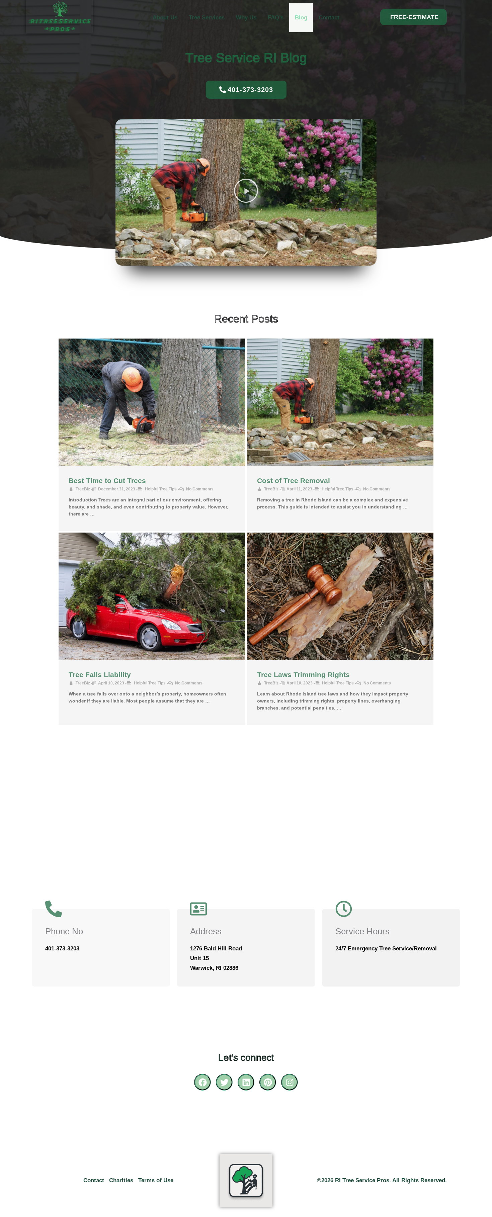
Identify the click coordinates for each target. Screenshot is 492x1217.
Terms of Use (155, 1180)
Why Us (246, 17)
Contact (329, 17)
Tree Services (207, 17)
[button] (413, 17)
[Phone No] (53, 909)
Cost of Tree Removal (293, 480)
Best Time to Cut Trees (107, 480)
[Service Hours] (343, 909)
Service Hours (362, 931)
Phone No (64, 931)
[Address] (198, 909)
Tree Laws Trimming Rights (303, 674)
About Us (165, 17)
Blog (301, 17)
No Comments (200, 489)
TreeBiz (83, 489)
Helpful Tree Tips (161, 489)
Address (206, 931)
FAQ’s (275, 17)
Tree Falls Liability (100, 674)
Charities (121, 1180)
